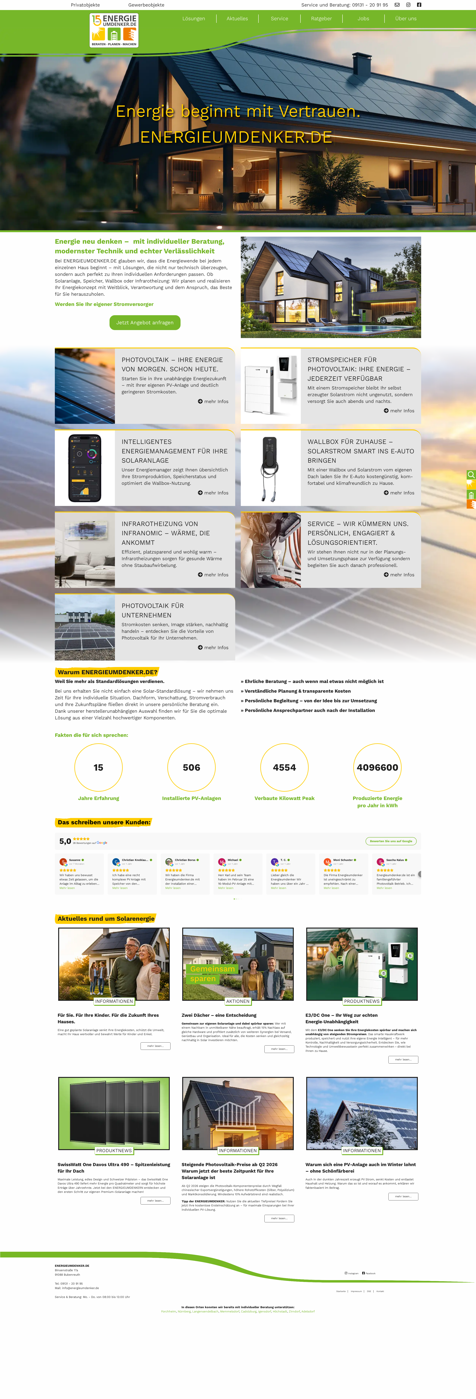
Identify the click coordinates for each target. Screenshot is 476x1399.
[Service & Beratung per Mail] (397, 5)
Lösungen (193, 18)
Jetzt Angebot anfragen (145, 322)
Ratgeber (321, 18)
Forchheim (168, 1311)
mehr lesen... (155, 1046)
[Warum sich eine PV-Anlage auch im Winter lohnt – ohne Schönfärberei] (362, 1112)
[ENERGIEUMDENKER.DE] (114, 30)
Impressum (356, 1291)
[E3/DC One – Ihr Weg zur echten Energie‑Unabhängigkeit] (362, 962)
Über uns (406, 18)
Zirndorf (294, 1311)
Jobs (363, 18)
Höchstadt (280, 1311)
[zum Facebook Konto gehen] (419, 5)
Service (279, 18)
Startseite (341, 1291)
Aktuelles (237, 18)
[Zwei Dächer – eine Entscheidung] (238, 962)
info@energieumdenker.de (80, 1288)
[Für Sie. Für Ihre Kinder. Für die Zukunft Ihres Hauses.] (114, 962)
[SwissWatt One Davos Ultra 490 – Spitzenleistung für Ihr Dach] (114, 1112)
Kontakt (380, 1291)
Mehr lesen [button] (67, 888)
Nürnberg (184, 1311)
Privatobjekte (85, 5)
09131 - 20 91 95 (370, 5)
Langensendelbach (205, 1311)
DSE (369, 1291)
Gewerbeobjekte (146, 5)
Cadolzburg (248, 1311)
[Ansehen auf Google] (63, 862)
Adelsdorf (308, 1311)
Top (470, 1385)
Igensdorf (264, 1311)
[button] (55, 874)
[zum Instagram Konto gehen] (408, 5)
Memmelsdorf (229, 1311)
